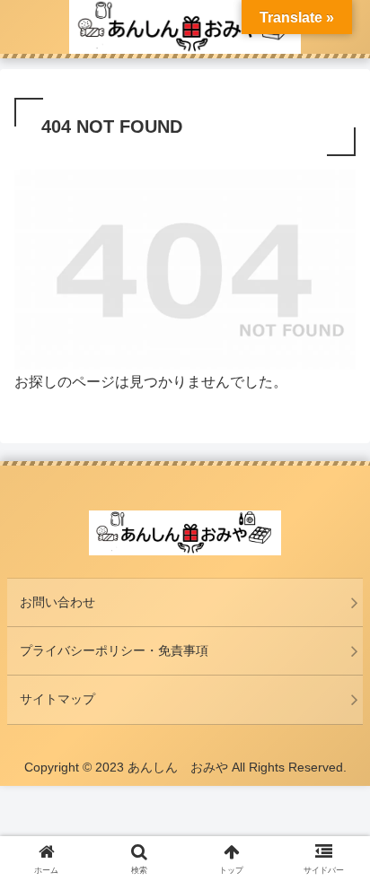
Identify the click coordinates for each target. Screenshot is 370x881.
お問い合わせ (57, 602)
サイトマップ (57, 699)
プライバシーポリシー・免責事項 (114, 650)
